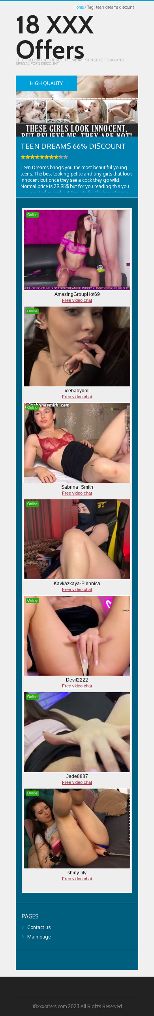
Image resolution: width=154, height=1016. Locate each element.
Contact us (39, 927)
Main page (39, 937)
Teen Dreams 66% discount (73, 146)
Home (78, 7)
